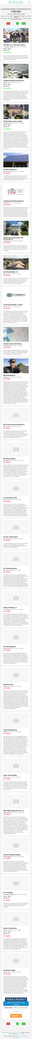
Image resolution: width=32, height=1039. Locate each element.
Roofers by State (23, 1036)
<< (8, 23)
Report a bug (16, 1037)
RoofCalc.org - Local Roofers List (12, 1032)
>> (23, 23)
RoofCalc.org (21, 1034)
